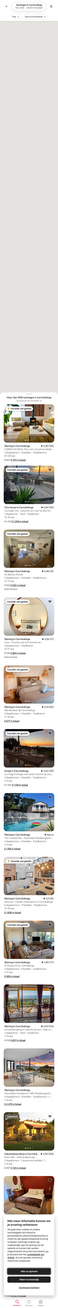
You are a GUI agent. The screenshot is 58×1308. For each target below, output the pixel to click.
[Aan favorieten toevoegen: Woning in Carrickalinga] (49, 408)
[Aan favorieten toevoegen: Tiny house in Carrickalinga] (49, 469)
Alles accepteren (29, 1271)
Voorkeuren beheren (29, 1287)
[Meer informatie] (41, 401)
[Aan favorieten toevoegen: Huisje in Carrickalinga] (49, 733)
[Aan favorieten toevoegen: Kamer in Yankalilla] (49, 1180)
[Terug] (7, 6)
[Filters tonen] (51, 6)
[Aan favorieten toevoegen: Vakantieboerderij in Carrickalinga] (49, 1116)
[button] (18, 460)
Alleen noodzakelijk (29, 1279)
